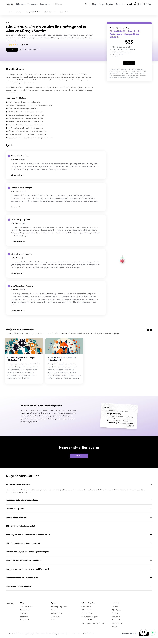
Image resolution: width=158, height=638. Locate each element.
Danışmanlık (116, 620)
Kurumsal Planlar (117, 623)
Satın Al (12, 49)
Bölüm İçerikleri (16, 175)
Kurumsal (115, 606)
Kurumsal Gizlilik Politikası (90, 620)
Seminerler (115, 613)
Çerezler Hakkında (129, 634)
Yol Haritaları (64, 12)
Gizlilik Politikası (86, 613)
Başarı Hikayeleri (106, 4)
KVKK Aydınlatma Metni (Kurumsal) (93, 623)
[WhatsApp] (152, 632)
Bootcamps (116, 616)
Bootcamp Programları (59, 606)
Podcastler (24, 616)
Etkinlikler (120, 4)
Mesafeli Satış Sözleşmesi (89, 616)
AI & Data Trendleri (26, 606)
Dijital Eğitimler (117, 610)
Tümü (10, 12)
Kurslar (18, 12)
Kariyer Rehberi (25, 620)
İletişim (114, 626)
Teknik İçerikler (25, 610)
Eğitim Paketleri (49, 12)
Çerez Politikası (86, 606)
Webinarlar (24, 613)
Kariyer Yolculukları (33, 12)
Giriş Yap (147, 4)
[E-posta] (143, 632)
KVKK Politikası (86, 610)
